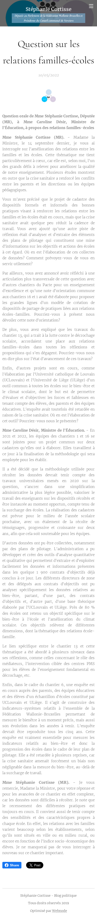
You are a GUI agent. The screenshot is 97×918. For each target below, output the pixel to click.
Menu (91, 6)
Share (14, 865)
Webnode (59, 911)
